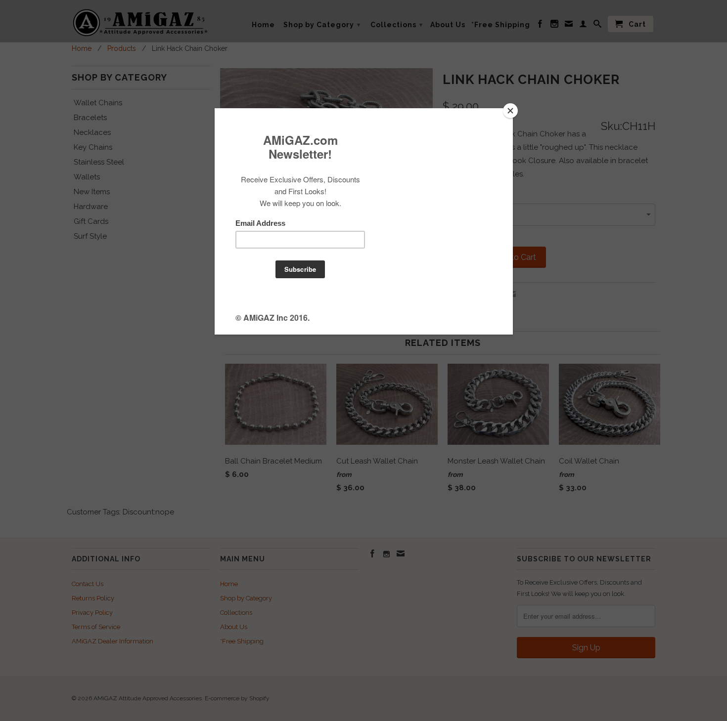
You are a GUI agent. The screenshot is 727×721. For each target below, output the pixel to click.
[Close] (510, 110)
